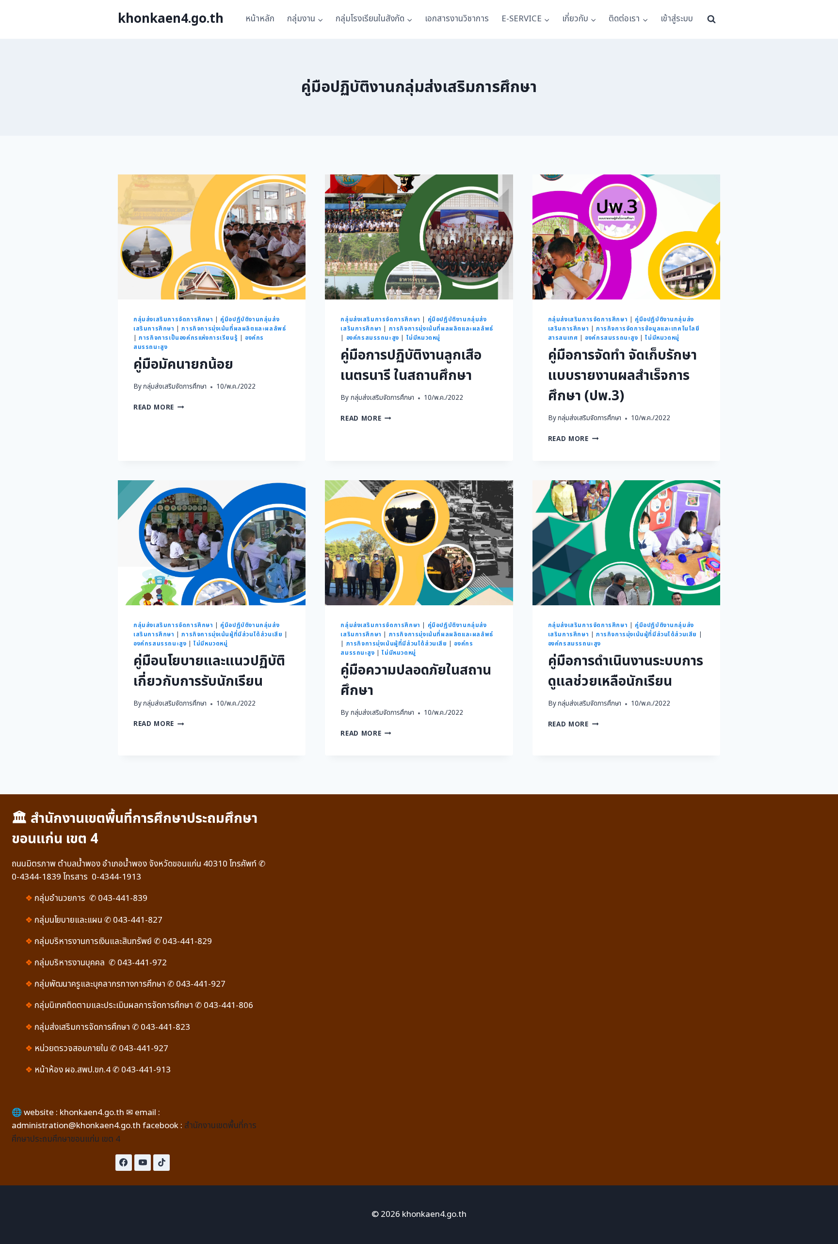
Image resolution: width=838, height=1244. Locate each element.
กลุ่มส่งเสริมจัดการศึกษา (175, 387)
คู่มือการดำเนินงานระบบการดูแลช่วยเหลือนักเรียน (625, 671)
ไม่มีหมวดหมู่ (423, 337)
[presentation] (212, 236)
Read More (158, 407)
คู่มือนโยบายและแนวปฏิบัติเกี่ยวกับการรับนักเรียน (209, 671)
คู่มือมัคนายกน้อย (183, 364)
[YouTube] (142, 1162)
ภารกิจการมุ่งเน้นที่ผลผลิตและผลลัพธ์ (233, 328)
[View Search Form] (711, 19)
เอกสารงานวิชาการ (457, 19)
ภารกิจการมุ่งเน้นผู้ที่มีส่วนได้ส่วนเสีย (231, 634)
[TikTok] (161, 1162)
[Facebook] (123, 1162)
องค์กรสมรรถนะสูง (372, 337)
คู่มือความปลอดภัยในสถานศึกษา (415, 680)
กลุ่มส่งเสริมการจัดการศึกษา (173, 319)
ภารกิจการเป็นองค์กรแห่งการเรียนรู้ (188, 337)
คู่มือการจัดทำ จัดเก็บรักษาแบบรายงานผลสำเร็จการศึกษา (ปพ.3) (622, 376)
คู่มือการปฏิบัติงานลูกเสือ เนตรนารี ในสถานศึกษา (411, 365)
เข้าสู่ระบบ (677, 19)
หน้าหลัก (259, 19)
